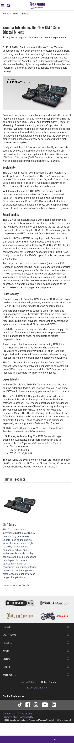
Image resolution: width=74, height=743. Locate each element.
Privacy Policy (10, 717)
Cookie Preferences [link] (13, 696)
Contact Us (9, 713)
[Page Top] (55, 739)
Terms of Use (24, 713)
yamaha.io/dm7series (49, 443)
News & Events (9, 635)
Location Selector (27, 682)
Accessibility (26, 717)
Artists (6, 651)
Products (7, 627)
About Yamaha (9, 674)
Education (7, 643)
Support (6, 667)
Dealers (6, 658)
